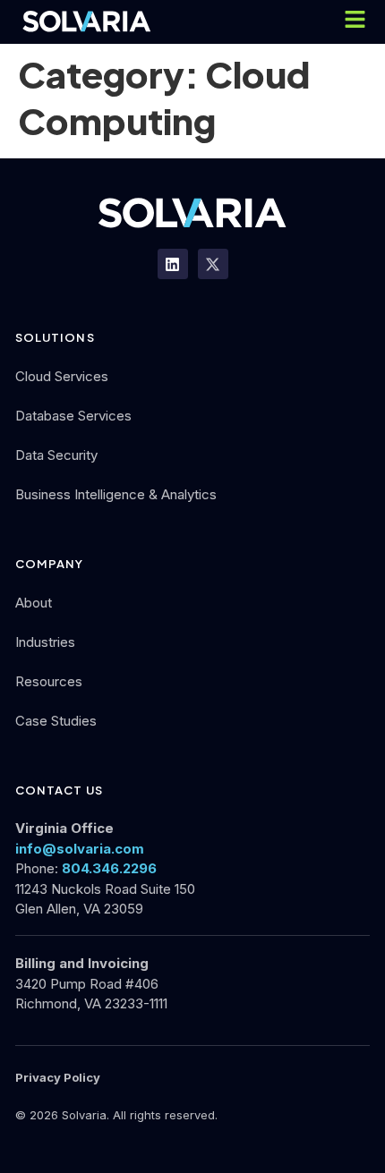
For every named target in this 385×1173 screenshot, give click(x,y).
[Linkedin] (173, 264)
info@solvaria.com (79, 848)
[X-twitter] (213, 264)
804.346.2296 (109, 868)
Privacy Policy (57, 1077)
